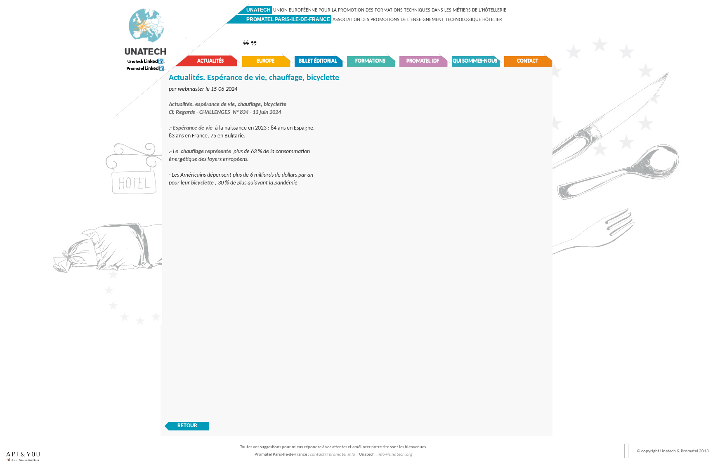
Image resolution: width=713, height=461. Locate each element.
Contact (527, 61)
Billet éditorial (318, 61)
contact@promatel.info (332, 454)
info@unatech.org (395, 454)
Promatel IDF (422, 61)
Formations (370, 61)
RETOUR (187, 426)
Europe (265, 61)
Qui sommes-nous (475, 61)
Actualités (210, 61)
